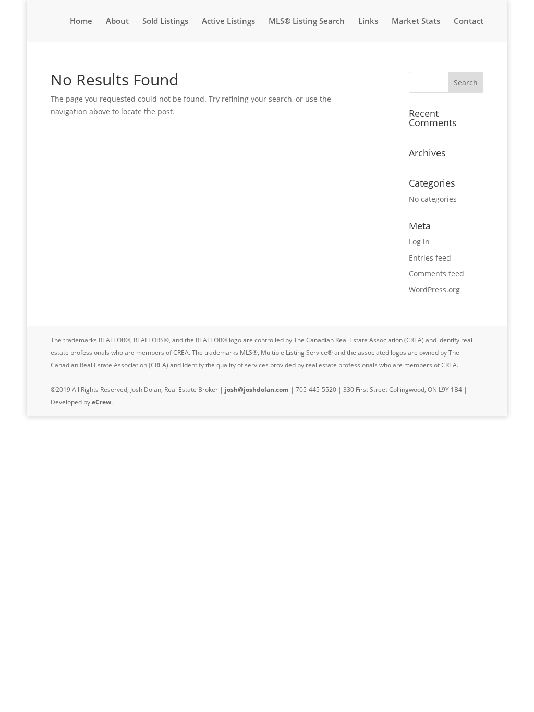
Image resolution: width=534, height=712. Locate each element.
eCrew (101, 402)
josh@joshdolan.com (257, 389)
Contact (468, 21)
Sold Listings (165, 21)
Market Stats (416, 21)
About (117, 21)
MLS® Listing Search (307, 21)
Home (81, 21)
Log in (419, 242)
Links (368, 21)
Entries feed (430, 258)
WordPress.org (434, 289)
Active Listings (228, 21)
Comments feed (436, 273)
